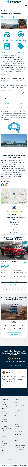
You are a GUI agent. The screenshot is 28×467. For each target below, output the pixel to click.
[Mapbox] (5, 202)
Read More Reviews (14, 365)
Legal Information (20, 445)
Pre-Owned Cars (6, 426)
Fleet (2, 452)
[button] (14, 378)
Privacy (17, 443)
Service (7, 103)
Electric (3, 439)
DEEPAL (3, 409)
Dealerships (18, 437)
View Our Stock (7, 40)
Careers (17, 429)
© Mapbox (24, 202)
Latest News (18, 431)
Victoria (3, 430)
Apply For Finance (20, 108)
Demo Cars (4, 424)
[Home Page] (14, 1)
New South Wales (6, 428)
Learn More (14, 334)
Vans (2, 448)
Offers (16, 402)
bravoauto (4, 413)
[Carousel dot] (3, 289)
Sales (8, 214)
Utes (2, 450)
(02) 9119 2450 (15, 224)
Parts (20, 103)
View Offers (20, 52)
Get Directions (15, 222)
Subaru (3, 404)
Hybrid (3, 445)
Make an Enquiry (7, 52)
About (17, 424)
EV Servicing (18, 410)
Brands (3, 402)
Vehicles (3, 436)
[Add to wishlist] (25, 262)
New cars (4, 421)
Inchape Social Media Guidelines (20, 448)
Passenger (4, 443)
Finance (17, 418)
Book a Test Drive (21, 40)
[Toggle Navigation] (26, 6)
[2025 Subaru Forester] (14, 250)
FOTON (3, 416)
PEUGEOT (4, 406)
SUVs (2, 441)
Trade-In (7, 108)
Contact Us (18, 426)
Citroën (3, 411)
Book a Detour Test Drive (14, 152)
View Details (14, 285)
